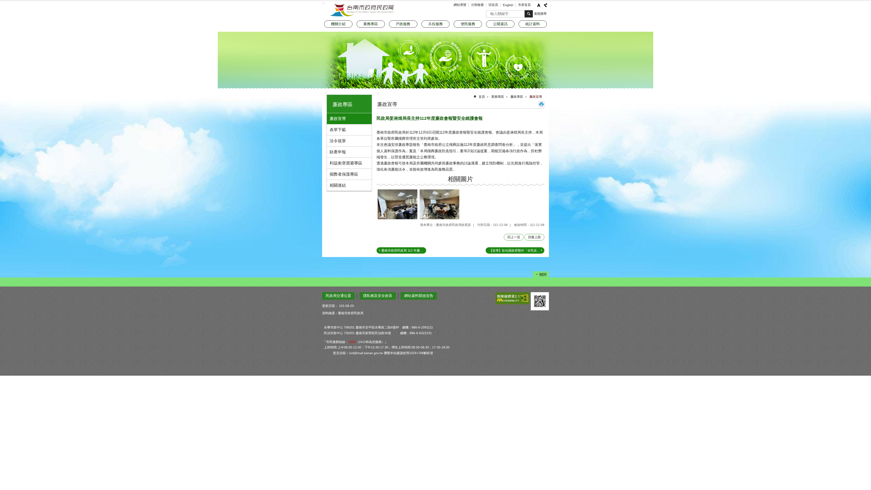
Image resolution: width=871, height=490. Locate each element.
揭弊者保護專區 (344, 174)
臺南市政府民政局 (361, 10)
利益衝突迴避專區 (346, 163)
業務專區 (497, 96)
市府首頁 (524, 5)
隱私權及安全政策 (377, 296)
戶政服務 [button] (403, 24)
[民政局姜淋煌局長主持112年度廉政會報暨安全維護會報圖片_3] (540, 301)
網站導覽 (460, 5)
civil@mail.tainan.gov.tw (366, 353)
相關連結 (338, 185)
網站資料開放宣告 (418, 296)
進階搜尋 (540, 13)
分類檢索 (477, 5)
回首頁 (493, 5)
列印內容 (541, 104)
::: (325, 93)
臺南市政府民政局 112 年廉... (402, 250)
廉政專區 (516, 96)
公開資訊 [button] (500, 24)
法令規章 (338, 141)
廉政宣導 (338, 118)
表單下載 (338, 129)
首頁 (482, 96)
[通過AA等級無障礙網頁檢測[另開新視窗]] (513, 298)
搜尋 (489, 12)
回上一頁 (513, 237)
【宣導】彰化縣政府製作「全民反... (514, 250)
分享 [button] (545, 5)
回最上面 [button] (534, 237)
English (508, 5)
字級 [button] (538, 5)
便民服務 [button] (468, 24)
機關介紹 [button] (338, 24)
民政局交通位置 (338, 296)
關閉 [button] (543, 275)
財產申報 (338, 152)
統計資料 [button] (532, 24)
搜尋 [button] (529, 13)
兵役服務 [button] (435, 24)
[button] (397, 204)
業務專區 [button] (370, 24)
